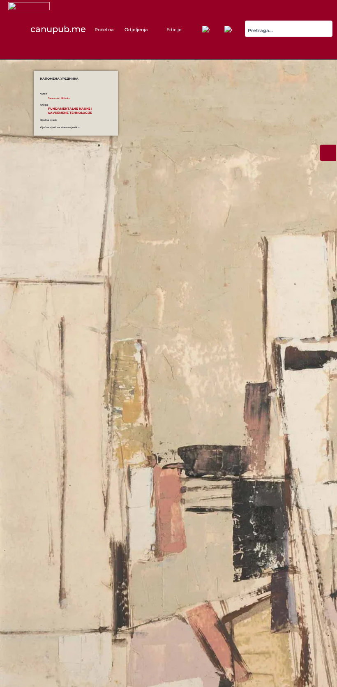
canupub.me (58, 29)
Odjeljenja (136, 29)
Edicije (174, 29)
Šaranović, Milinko (59, 98)
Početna (104, 29)
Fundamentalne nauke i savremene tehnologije (70, 111)
